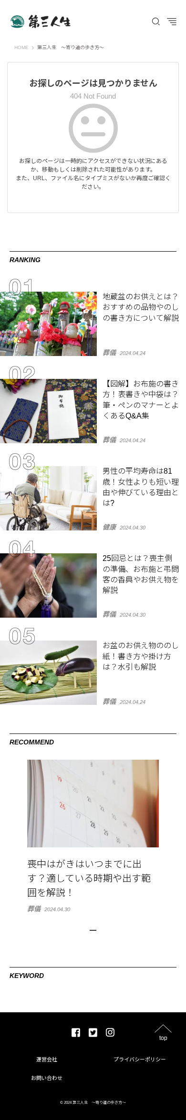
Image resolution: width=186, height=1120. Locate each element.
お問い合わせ (46, 1078)
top (163, 1038)
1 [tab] (93, 930)
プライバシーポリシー (140, 1059)
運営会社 (46, 1059)
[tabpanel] (93, 836)
